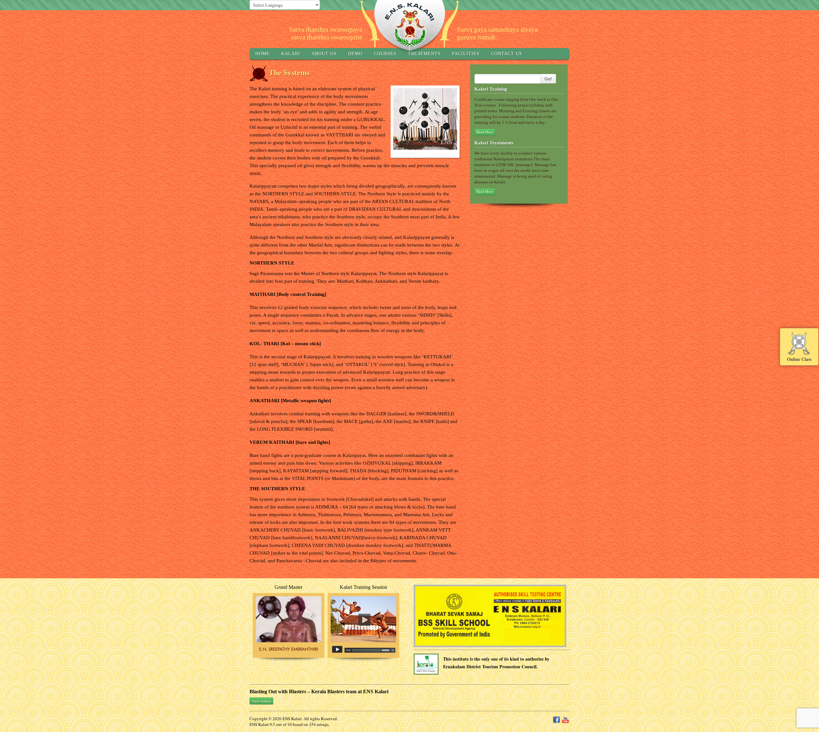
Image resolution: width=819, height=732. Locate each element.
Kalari (290, 53)
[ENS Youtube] (565, 719)
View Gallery (261, 701)
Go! (548, 78)
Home (262, 53)
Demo (355, 53)
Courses (385, 53)
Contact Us (506, 53)
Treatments (424, 53)
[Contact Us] (490, 615)
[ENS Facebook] (557, 719)
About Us (324, 53)
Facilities (466, 53)
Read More (485, 132)
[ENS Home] (409, 25)
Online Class (799, 359)
